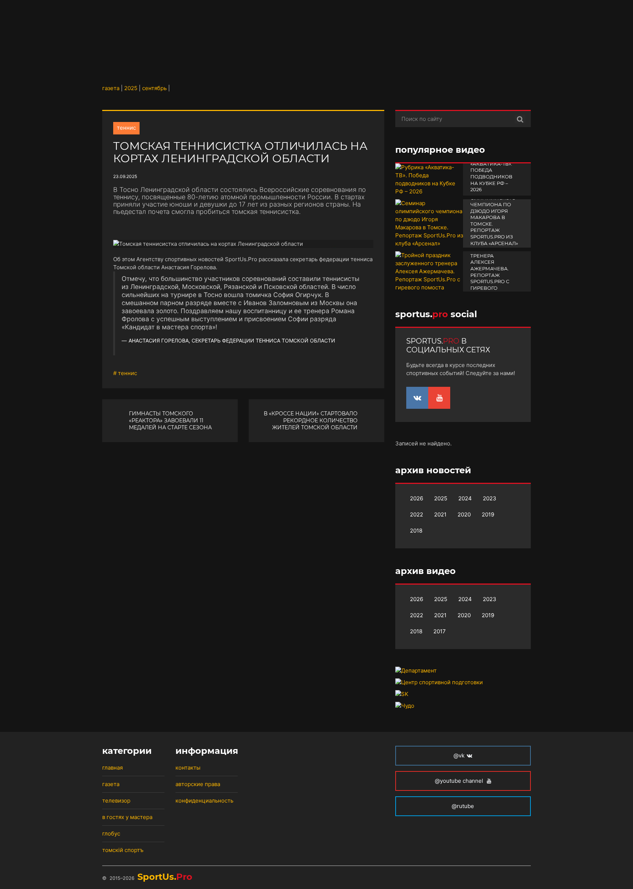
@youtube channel (460, 780)
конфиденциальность (204, 800)
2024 (465, 498)
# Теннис (125, 373)
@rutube (463, 806)
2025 (440, 498)
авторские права (197, 784)
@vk (459, 755)
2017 (439, 631)
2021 (440, 514)
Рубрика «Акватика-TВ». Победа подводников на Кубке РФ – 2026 (491, 173)
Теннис (126, 127)
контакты (187, 767)
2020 (464, 514)
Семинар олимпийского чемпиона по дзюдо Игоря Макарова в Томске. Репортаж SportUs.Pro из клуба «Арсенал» (494, 217)
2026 (416, 498)
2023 (489, 498)
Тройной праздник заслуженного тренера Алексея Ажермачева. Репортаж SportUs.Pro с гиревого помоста (492, 265)
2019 (488, 514)
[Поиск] (520, 119)
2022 (416, 514)
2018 (416, 530)
